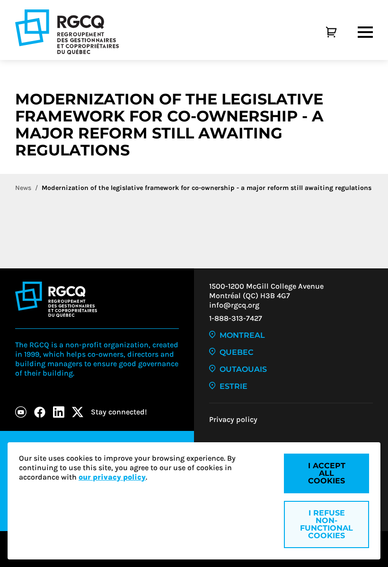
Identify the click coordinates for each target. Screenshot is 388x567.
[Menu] (365, 32)
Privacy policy (233, 419)
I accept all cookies (326, 473)
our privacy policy (112, 476)
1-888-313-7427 (235, 318)
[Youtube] (20, 412)
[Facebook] (39, 412)
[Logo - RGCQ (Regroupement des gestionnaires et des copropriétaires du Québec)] (67, 31)
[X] (77, 412)
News (23, 188)
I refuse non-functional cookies (326, 524)
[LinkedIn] (58, 412)
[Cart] (321, 32)
